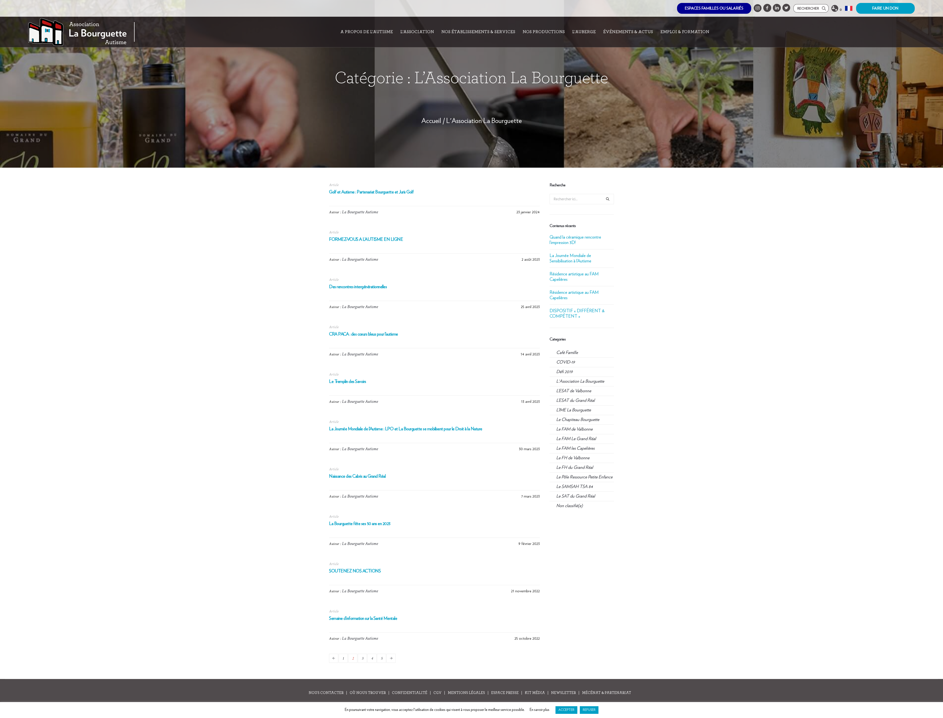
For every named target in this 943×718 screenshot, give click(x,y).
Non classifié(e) (569, 506)
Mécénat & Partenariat (606, 693)
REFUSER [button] (589, 710)
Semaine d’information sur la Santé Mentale (363, 618)
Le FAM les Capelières (575, 448)
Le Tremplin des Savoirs (347, 381)
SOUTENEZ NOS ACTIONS (355, 571)
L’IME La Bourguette (573, 410)
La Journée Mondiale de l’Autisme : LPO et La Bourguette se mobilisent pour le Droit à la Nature (405, 429)
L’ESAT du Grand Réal (575, 400)
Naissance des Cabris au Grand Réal (357, 476)
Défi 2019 (564, 372)
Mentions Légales (466, 693)
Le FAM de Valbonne (574, 429)
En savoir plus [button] (539, 710)
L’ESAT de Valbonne (573, 391)
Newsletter (563, 693)
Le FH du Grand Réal (574, 467)
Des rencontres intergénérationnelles (358, 287)
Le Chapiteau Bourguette (577, 420)
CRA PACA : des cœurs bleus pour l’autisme (363, 334)
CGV (437, 693)
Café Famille (567, 353)
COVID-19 (565, 362)
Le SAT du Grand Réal (575, 496)
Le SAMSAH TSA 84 (574, 487)
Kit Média (535, 693)
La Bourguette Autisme (360, 212)
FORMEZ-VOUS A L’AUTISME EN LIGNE (366, 239)
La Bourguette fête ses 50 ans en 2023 (359, 524)
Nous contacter (326, 693)
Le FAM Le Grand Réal (576, 439)
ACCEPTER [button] (566, 710)
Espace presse (505, 693)
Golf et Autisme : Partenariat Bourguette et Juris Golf (371, 192)
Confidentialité (409, 693)
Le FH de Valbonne (572, 458)
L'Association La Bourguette (484, 121)
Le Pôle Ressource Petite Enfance (584, 477)
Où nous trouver (368, 693)
